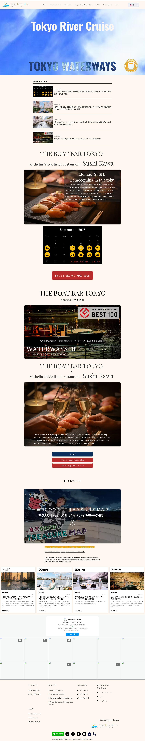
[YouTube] (84, 734)
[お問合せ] (89, 734)
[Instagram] (73, 734)
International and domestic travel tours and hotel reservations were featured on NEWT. (71, 558)
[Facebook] (79, 734)
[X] (67, 734)
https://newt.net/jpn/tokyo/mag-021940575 (58, 562)
